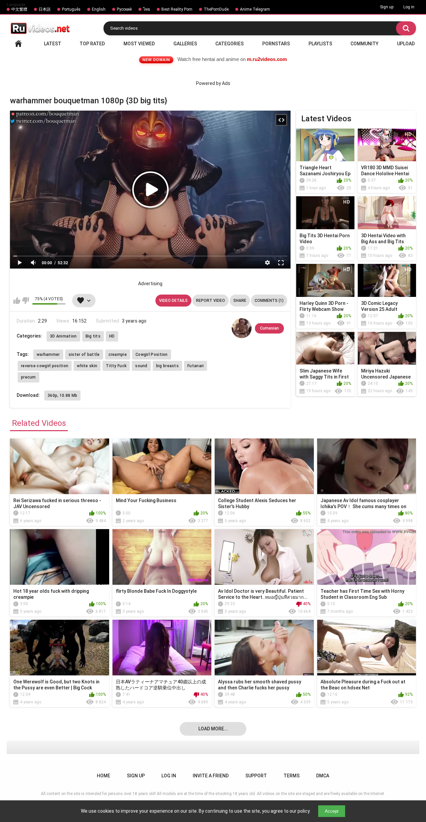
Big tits (93, 336)
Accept (331, 811)
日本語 (45, 9)
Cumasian (269, 328)
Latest (52, 43)
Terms (292, 775)
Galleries (185, 43)
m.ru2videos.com (267, 59)
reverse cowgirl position (44, 366)
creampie (117, 354)
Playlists (320, 43)
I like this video (16, 300)
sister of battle (84, 354)
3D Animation (63, 336)
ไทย (146, 9)
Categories (229, 43)
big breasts (167, 366)
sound (141, 366)
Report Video (210, 300)
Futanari (195, 366)
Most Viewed (139, 43)
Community (364, 43)
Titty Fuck (116, 366)
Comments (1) (269, 300)
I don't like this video (25, 300)
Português (71, 9)
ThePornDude (216, 9)
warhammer (48, 354)
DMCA (322, 775)
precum (28, 377)
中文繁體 (19, 9)
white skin (87, 366)
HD (112, 336)
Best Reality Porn (176, 9)
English (99, 9)
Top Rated (92, 43)
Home (18, 43)
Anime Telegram (255, 9)
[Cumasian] (242, 328)
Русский (124, 9)
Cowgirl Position (151, 354)
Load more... (213, 728)
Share (239, 300)
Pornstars (276, 43)
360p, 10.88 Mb (62, 395)
